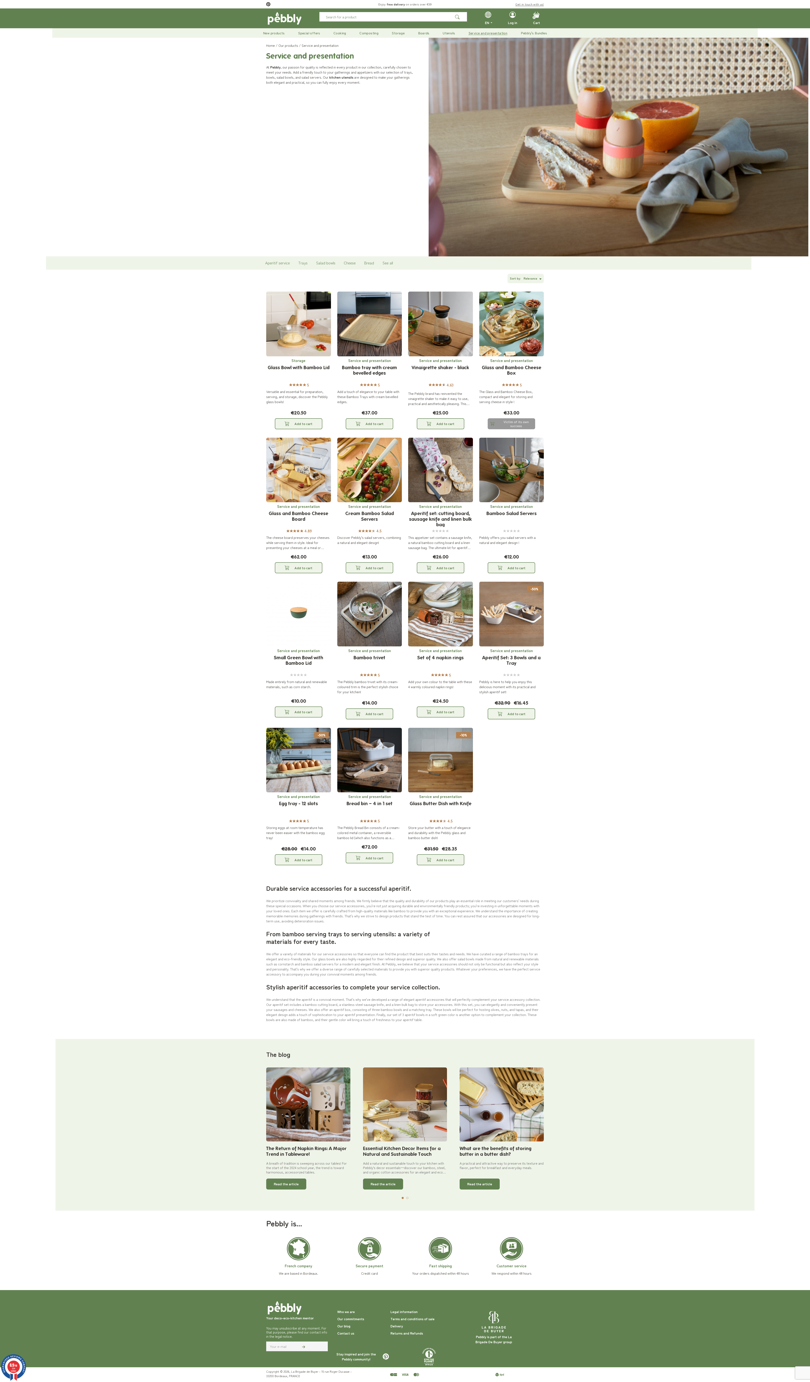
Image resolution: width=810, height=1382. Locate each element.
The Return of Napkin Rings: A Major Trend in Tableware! (306, 1151)
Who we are (346, 1311)
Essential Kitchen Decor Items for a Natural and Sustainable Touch (402, 1151)
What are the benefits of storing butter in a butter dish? (495, 1151)
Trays (303, 262)
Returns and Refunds (406, 1333)
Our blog (343, 1325)
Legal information (404, 1311)
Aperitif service (277, 262)
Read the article (286, 1183)
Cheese (350, 262)
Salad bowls (325, 262)
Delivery (396, 1325)
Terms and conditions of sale (412, 1318)
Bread (369, 262)
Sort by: (515, 278)
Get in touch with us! (529, 4)
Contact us (345, 1333)
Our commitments (350, 1318)
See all (387, 262)
